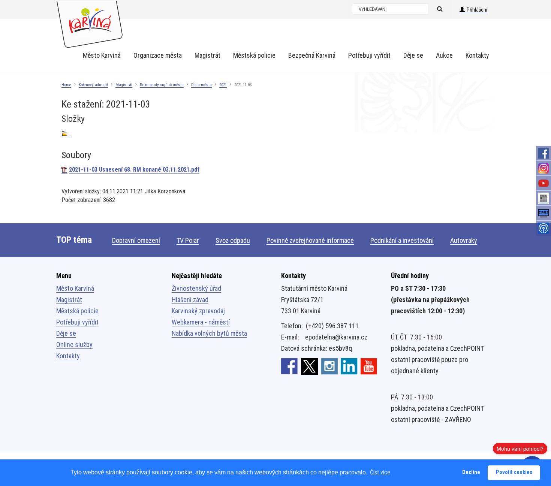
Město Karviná (75, 288)
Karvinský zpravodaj (198, 311)
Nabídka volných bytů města (209, 333)
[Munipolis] (543, 228)
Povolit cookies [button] (514, 472)
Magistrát (123, 84)
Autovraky (463, 240)
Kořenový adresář (93, 84)
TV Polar (188, 240)
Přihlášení (477, 10)
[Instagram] (543, 168)
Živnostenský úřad (196, 288)
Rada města (201, 84)
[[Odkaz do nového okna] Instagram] (329, 366)
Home (66, 84)
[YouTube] (543, 183)
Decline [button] (471, 472)
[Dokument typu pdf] (64, 169)
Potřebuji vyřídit (77, 322)
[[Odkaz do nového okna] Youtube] (369, 366)
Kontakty (68, 356)
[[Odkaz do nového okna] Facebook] (289, 366)
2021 (223, 84)
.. (70, 133)
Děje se (66, 333)
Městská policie (77, 311)
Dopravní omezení (136, 240)
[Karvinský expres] (543, 213)
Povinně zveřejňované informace (310, 240)
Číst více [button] (380, 472)
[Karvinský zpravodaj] (543, 198)
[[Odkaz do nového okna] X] (309, 366)
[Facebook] (543, 153)
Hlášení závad (190, 300)
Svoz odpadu (233, 240)
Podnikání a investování (402, 240)
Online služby (74, 344)
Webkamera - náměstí (201, 322)
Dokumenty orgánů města (162, 84)
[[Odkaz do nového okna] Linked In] (349, 366)
